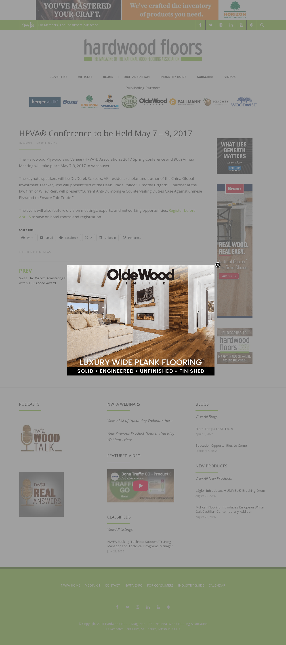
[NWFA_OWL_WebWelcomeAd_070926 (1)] (140, 319)
